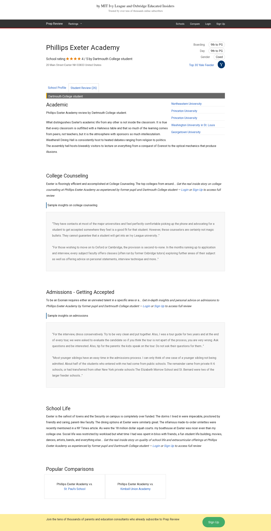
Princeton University (184, 111)
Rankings (73, 23)
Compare (195, 23)
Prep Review (54, 23)
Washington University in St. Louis (193, 125)
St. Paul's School (74, 489)
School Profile (57, 87)
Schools (180, 23)
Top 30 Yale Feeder (201, 65)
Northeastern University (186, 104)
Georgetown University (186, 132)
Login (208, 23)
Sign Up (220, 23)
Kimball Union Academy (135, 489)
